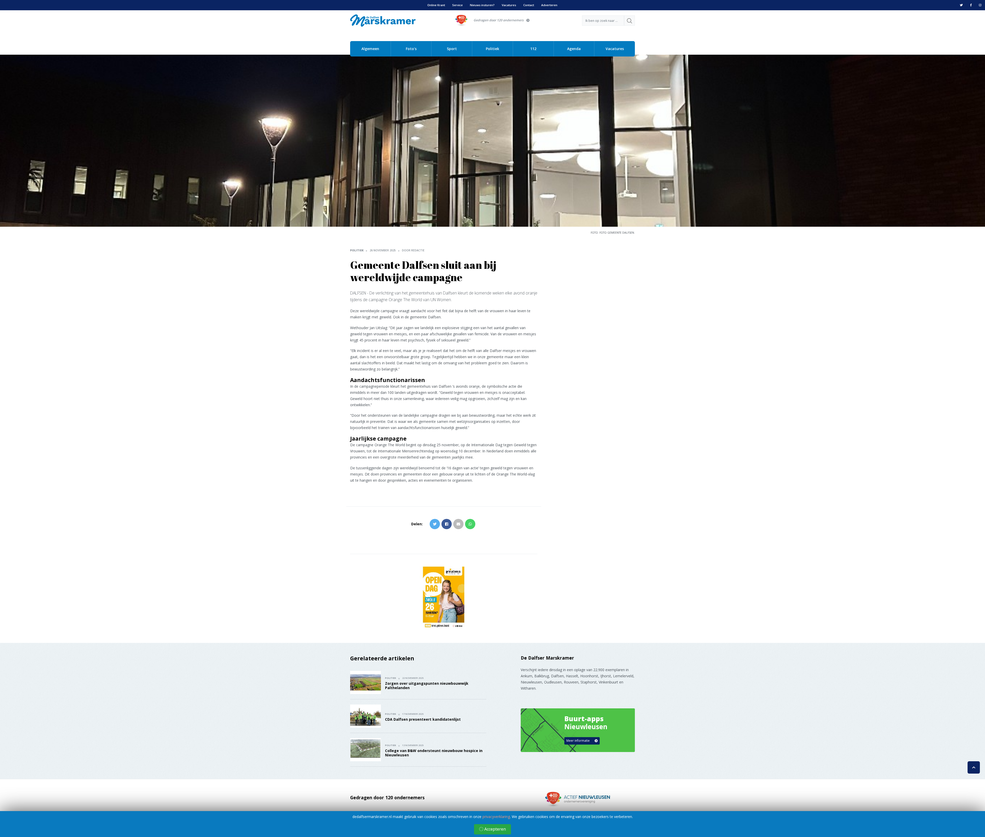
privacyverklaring (496, 816)
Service (457, 5)
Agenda (574, 48)
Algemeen (370, 48)
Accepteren (494, 829)
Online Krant (436, 5)
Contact (528, 5)
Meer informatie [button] (578, 740)
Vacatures (509, 5)
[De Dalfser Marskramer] (383, 20)
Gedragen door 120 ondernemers (498, 20)
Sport (452, 48)
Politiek (492, 48)
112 (533, 48)
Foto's (411, 48)
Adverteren (549, 5)
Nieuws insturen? (482, 5)
